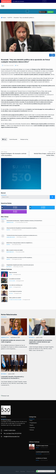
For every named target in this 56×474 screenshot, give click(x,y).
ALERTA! (10, 17)
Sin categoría (38, 453)
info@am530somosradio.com (11, 436)
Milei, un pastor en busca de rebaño (14, 250)
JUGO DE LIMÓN (12, 280)
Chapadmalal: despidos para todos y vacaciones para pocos (20, 264)
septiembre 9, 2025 (15, 337)
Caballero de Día (10, 237)
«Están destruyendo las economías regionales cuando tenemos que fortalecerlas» (40, 341)
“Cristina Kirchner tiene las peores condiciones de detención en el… (22, 235)
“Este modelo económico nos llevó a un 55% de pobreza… (19, 257)
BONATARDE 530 (10, 251)
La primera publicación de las (42, 451)
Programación (33, 422)
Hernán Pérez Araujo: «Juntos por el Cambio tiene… (44, 153)
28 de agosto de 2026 (17, 274)
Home (4, 17)
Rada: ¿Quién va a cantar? (15, 297)
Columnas (32, 427)
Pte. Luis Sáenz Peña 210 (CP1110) (12, 433)
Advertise (22, 471)
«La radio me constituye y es (15, 285)
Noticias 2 (8, 266)
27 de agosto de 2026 (17, 287)
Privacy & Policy (31, 471)
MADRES (37, 447)
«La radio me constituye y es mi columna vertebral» (25, 1)
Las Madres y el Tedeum (41, 458)
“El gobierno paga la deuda (42, 445)
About (17, 471)
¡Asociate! (50, 12)
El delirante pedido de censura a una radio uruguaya (13, 341)
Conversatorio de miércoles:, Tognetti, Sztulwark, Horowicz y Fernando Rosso (24, 220)
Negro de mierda (13, 272)
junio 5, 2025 (39, 337)
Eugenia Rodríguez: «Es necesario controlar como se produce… (13, 153)
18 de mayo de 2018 (44, 447)
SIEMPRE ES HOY (10, 222)
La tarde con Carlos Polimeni (15, 299)
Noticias (11, 293)
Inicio (31, 420)
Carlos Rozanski (13, 139)
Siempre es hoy (24, 139)
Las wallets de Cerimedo (14, 278)
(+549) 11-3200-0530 (9, 430)
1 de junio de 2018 (46, 453)
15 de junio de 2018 (44, 460)
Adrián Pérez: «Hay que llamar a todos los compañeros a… (19, 242)
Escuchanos (42, 12)
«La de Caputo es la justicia (15, 291)
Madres (31, 425)
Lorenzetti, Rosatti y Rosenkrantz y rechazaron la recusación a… (12, 377)
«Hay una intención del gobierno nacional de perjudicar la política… (21, 228)
